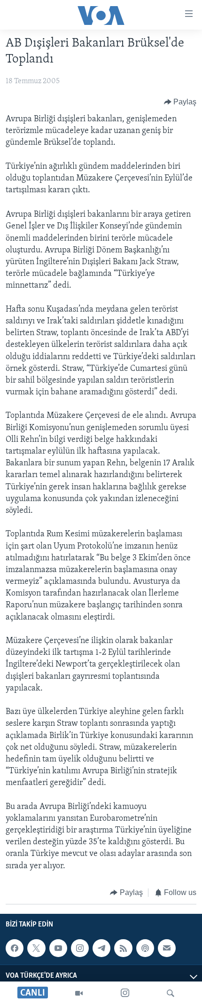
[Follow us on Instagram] (80, 948)
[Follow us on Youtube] (58, 948)
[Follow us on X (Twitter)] (36, 948)
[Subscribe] (167, 948)
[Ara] (170, 993)
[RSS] (123, 948)
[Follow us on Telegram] (101, 948)
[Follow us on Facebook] (14, 948)
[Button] (180, 102)
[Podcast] (145, 948)
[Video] (79, 993)
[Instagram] (125, 993)
